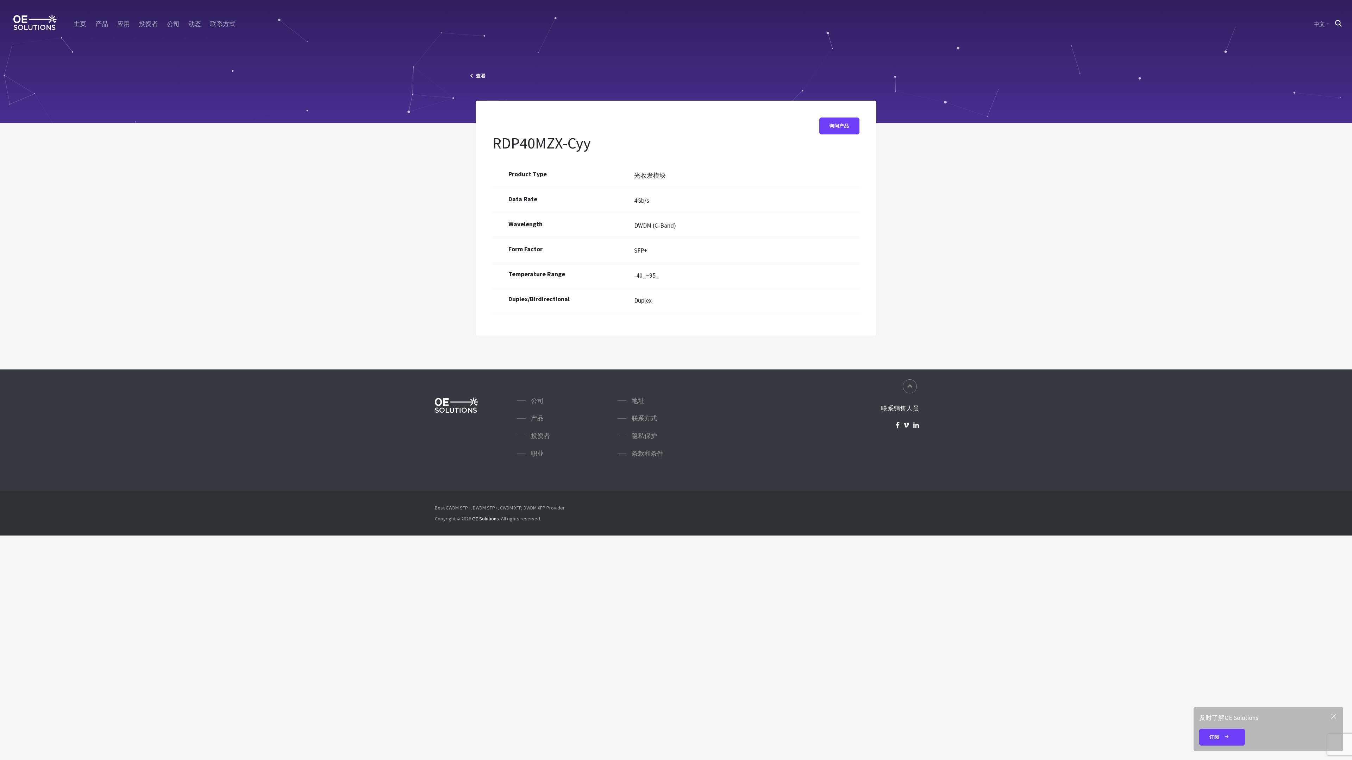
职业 (537, 453)
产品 (101, 24)
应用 (123, 24)
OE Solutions (485, 518)
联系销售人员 (900, 408)
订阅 (1215, 737)
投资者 (148, 24)
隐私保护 (644, 436)
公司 (173, 24)
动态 (194, 24)
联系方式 (223, 24)
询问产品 (839, 126)
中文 (1319, 23)
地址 (638, 401)
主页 (80, 24)
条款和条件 (647, 453)
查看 (479, 76)
